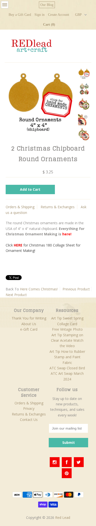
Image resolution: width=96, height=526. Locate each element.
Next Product (16, 294)
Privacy (28, 408)
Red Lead (62, 517)
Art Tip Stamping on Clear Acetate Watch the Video (67, 340)
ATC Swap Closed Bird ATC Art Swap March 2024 (67, 373)
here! (66, 234)
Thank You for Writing (29, 318)
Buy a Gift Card (20, 15)
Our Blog (46, 5)
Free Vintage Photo (67, 329)
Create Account (58, 15)
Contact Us (29, 419)
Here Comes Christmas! (39, 289)
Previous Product (76, 289)
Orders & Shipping (20, 207)
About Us (28, 323)
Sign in (39, 15)
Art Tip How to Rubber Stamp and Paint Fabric (67, 357)
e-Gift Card (28, 329)
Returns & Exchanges (58, 207)
